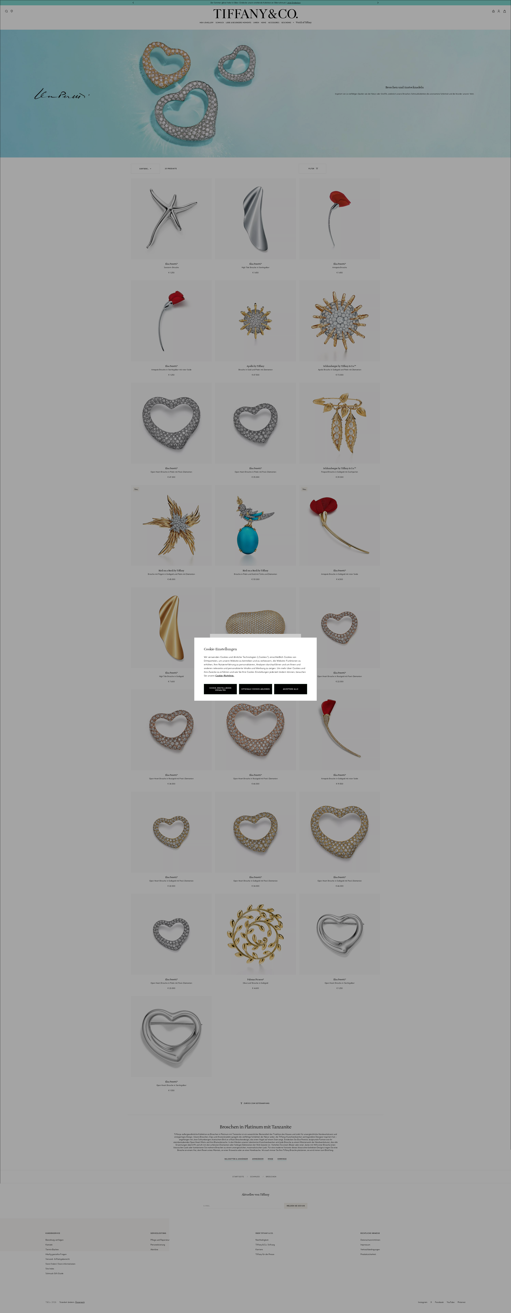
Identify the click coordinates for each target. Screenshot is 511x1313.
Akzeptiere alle (290, 689)
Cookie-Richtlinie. (224, 675)
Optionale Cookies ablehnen (255, 689)
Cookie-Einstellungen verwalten (220, 689)
